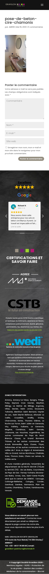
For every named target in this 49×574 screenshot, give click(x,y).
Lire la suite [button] (16, 227)
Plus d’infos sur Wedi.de (24, 372)
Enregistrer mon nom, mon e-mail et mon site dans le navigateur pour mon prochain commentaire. (23, 150)
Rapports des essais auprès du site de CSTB (24, 330)
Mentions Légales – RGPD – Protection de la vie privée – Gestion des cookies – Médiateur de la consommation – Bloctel (25, 568)
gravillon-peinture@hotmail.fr (20, 549)
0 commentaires (35, 27)
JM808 (12, 27)
